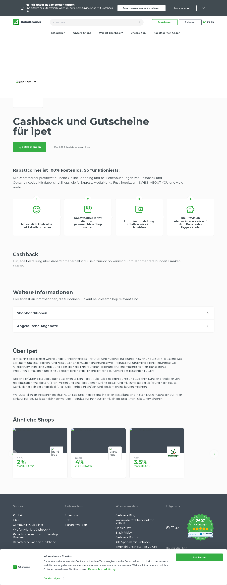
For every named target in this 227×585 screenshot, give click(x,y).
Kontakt (18, 515)
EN (212, 22)
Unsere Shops (82, 32)
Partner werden (76, 524)
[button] (13, 454)
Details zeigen (52, 578)
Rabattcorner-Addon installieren (141, 8)
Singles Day (123, 528)
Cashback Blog (125, 515)
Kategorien (58, 32)
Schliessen (199, 557)
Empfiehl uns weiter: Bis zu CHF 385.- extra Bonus (136, 548)
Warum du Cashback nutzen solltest (134, 522)
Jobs (68, 520)
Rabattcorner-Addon (167, 32)
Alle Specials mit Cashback (132, 542)
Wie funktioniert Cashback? (31, 529)
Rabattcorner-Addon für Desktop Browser (35, 536)
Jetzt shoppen (31, 147)
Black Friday (123, 532)
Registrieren (165, 22)
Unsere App (138, 32)
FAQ (16, 520)
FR (208, 22)
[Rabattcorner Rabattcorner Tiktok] (177, 528)
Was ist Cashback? (111, 32)
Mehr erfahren (182, 8)
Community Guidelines (28, 524)
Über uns (71, 515)
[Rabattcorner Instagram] (172, 528)
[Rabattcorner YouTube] (168, 528)
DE (204, 22)
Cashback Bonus (126, 537)
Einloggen (190, 22)
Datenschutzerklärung (102, 569)
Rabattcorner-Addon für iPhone (34, 542)
